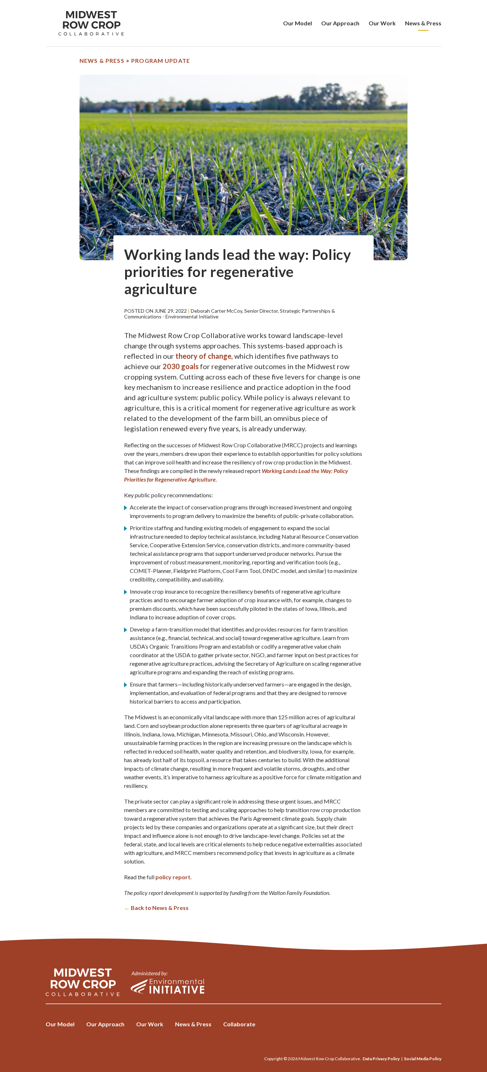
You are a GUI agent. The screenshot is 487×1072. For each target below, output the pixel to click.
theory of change (203, 356)
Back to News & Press (156, 907)
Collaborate (239, 1024)
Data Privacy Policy (381, 1058)
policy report (172, 877)
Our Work (382, 23)
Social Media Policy (422, 1058)
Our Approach (340, 23)
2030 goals (181, 366)
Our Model (297, 23)
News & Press (423, 23)
